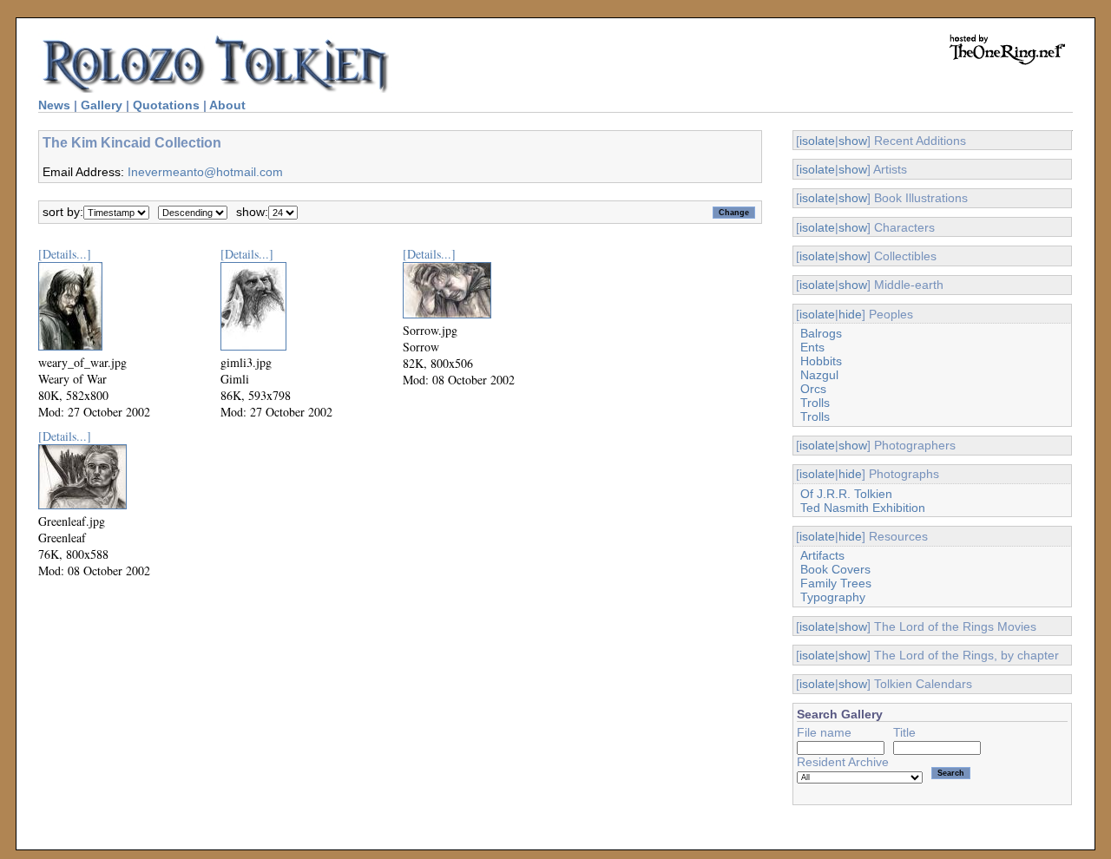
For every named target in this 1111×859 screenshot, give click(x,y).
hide (850, 314)
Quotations (166, 105)
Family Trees (835, 583)
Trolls (815, 403)
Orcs (813, 389)
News (54, 105)
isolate (817, 141)
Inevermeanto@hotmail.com (205, 172)
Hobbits (821, 361)
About (227, 105)
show (852, 141)
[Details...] (64, 254)
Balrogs (821, 333)
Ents (812, 347)
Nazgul (819, 375)
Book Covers (835, 569)
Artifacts (822, 555)
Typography (832, 597)
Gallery (101, 105)
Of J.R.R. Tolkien (846, 494)
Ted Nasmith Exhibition (862, 508)
